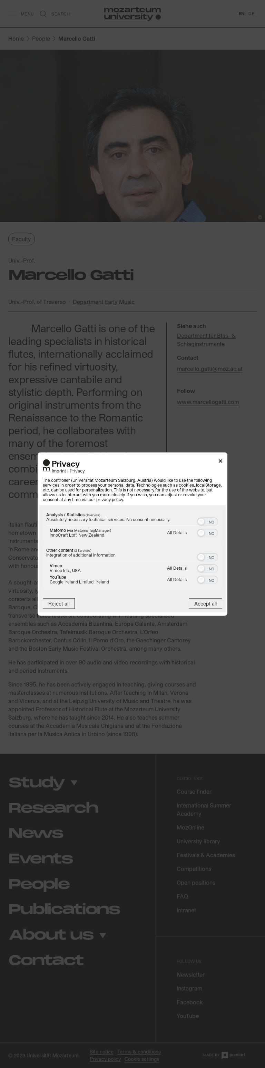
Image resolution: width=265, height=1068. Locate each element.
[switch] (207, 521)
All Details (177, 532)
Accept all (205, 604)
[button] (201, 522)
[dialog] (132, 534)
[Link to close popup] (220, 462)
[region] (132, 550)
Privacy (77, 470)
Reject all (58, 604)
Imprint (59, 470)
